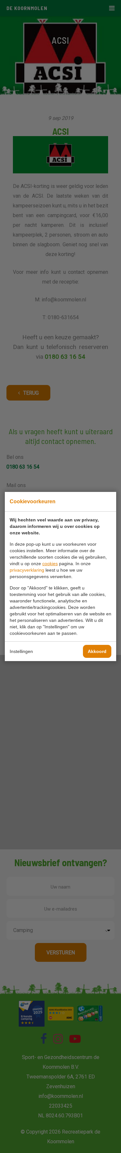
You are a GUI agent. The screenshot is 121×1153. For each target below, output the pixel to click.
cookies (50, 563)
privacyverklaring (27, 570)
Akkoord (97, 651)
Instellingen (21, 651)
